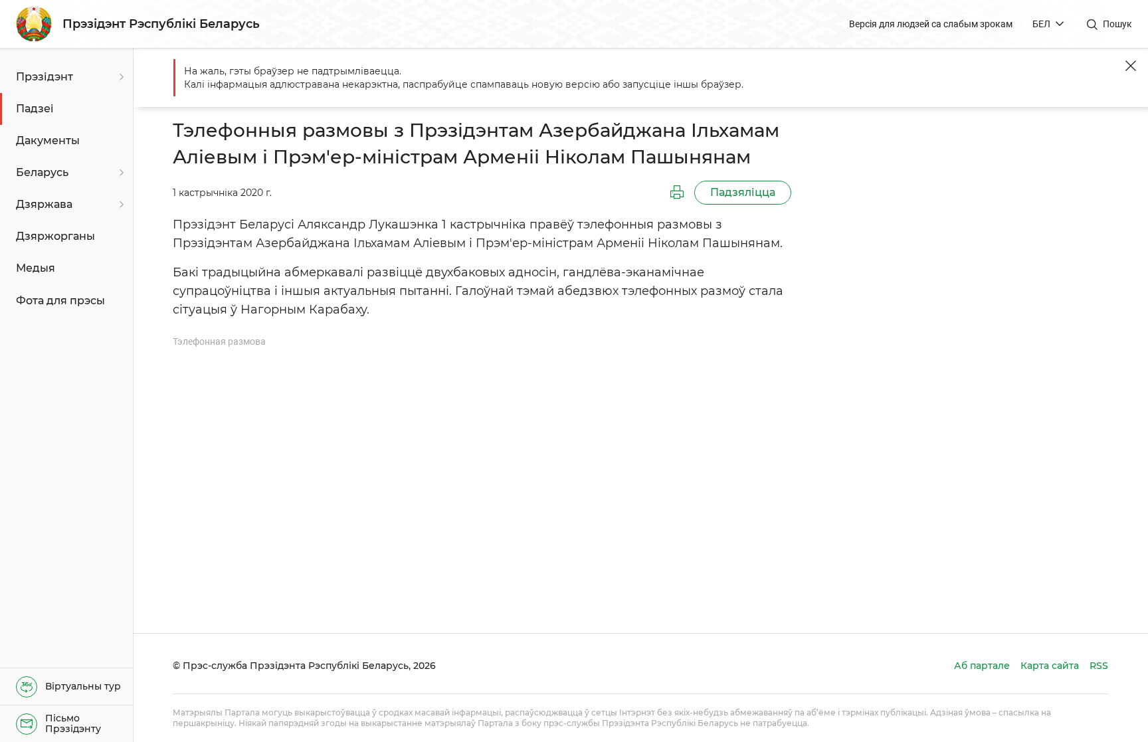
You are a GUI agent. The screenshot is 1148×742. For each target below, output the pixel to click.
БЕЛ (1041, 24)
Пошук (1117, 24)
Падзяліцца (742, 192)
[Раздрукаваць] (677, 193)
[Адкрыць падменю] (119, 77)
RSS (1099, 666)
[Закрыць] (1130, 65)
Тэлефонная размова (219, 341)
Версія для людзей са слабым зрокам (930, 24)
